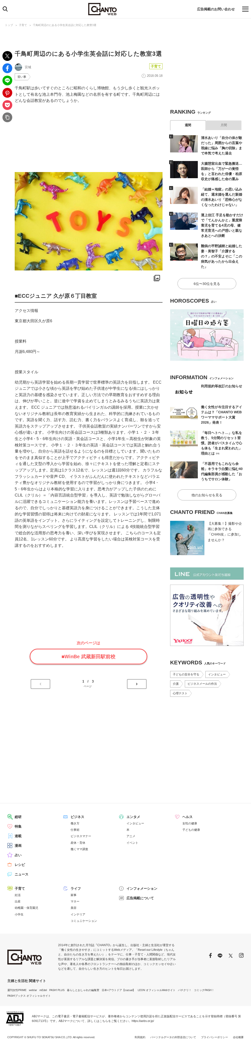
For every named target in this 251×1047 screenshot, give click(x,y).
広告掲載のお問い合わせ (216, 9)
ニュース (21, 874)
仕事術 (75, 830)
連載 (18, 836)
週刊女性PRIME (16, 990)
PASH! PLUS (56, 990)
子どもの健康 (191, 830)
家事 (73, 895)
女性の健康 (189, 823)
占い (18, 855)
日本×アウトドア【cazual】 (118, 990)
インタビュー (217, 674)
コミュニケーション (84, 921)
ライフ (76, 888)
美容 (73, 908)
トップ (9, 25)
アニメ (130, 836)
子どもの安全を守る (186, 674)
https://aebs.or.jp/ (143, 1021)
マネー (75, 901)
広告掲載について (140, 898)
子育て (23, 25)
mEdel (43, 990)
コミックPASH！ (204, 990)
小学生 (19, 914)
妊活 (18, 895)
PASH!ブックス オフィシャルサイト (29, 995)
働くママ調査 (79, 849)
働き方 (75, 823)
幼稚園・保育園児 (26, 908)
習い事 (21, 77)
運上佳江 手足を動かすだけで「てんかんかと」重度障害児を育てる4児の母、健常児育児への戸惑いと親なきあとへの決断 (222, 225)
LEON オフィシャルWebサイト (157, 990)
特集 (18, 826)
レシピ (20, 865)
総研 (18, 817)
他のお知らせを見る (206, 495)
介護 (176, 683)
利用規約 (140, 1037)
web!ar (33, 990)
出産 (18, 901)
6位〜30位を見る (207, 284)
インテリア (78, 914)
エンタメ (133, 817)
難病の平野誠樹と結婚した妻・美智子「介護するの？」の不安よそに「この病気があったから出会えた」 (221, 256)
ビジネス (77, 817)
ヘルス (187, 817)
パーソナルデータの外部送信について (173, 1037)
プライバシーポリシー (214, 1037)
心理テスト (180, 693)
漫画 (18, 845)
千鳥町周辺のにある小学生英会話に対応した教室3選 (64, 25)
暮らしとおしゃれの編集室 (83, 990)
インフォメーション (141, 888)
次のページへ (137, 684)
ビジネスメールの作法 (202, 683)
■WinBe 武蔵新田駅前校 (88, 656)
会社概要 (238, 1037)
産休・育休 (78, 843)
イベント (132, 843)
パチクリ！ (184, 990)
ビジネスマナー (81, 836)
